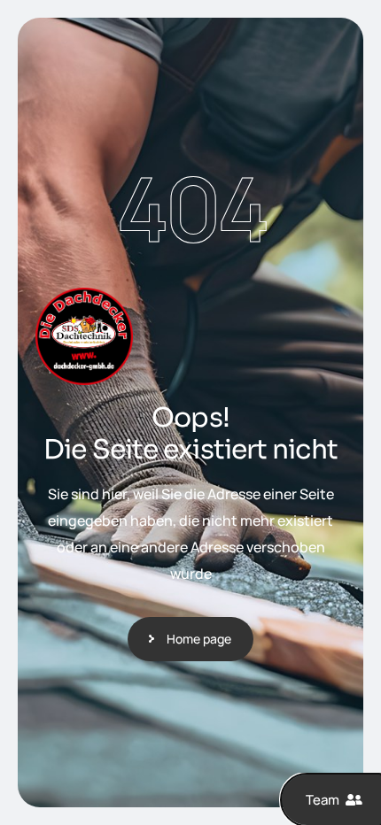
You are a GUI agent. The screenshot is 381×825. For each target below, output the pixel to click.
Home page (199, 638)
